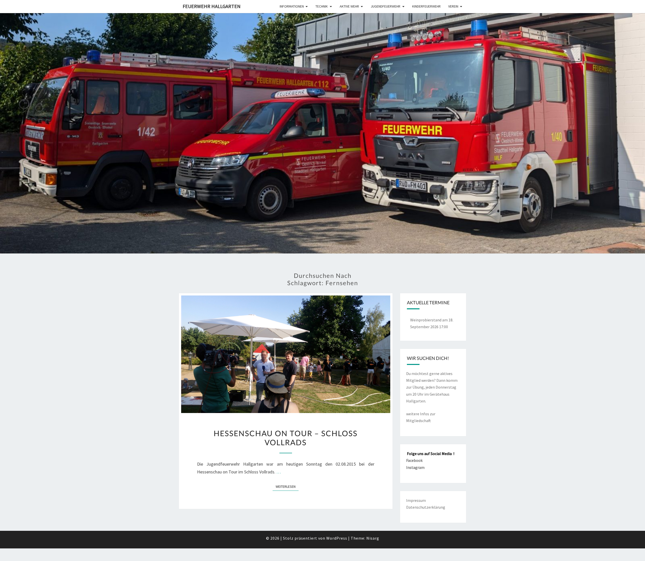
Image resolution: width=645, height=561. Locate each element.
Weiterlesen (287, 486)
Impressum (416, 500)
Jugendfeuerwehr (385, 6)
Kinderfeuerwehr (426, 6)
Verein (453, 6)
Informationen (292, 6)
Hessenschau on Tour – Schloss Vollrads (286, 438)
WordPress (336, 538)
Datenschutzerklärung (425, 507)
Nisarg (372, 538)
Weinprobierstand (425, 319)
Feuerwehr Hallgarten (212, 6)
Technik (321, 6)
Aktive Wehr (349, 6)
